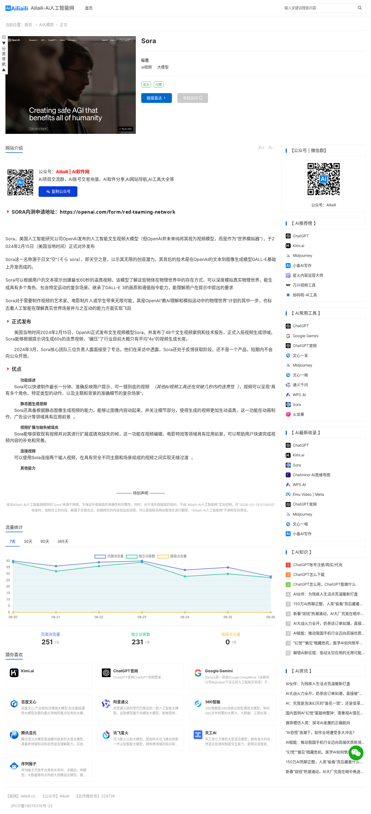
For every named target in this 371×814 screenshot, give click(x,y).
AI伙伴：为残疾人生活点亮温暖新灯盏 (322, 594)
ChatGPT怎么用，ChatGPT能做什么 (321, 584)
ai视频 (146, 67)
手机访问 (190, 98)
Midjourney (302, 255)
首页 (89, 8)
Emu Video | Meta (308, 494)
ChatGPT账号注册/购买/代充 (314, 564)
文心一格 (300, 375)
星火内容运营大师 (308, 275)
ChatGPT (301, 236)
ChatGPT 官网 (305, 345)
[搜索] (361, 8)
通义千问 (300, 384)
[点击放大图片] (70, 85)
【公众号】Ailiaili (55, 796)
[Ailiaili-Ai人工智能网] (16, 8)
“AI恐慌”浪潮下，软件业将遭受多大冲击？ (321, 732)
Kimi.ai (298, 245)
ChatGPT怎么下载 (306, 574)
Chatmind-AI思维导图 (311, 474)
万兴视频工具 (304, 285)
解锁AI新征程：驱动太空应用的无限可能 (323, 652)
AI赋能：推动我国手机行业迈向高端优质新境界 (325, 742)
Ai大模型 (46, 24)
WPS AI (299, 394)
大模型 (163, 67)
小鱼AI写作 (302, 265)
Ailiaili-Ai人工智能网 (52, 8)
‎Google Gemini (305, 335)
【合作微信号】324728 (94, 796)
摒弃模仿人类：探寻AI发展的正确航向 (318, 722)
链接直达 (154, 98)
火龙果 (298, 414)
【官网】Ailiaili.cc (20, 796)
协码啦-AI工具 (305, 294)
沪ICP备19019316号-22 (31, 805)
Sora (57, 505)
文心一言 (300, 355)
